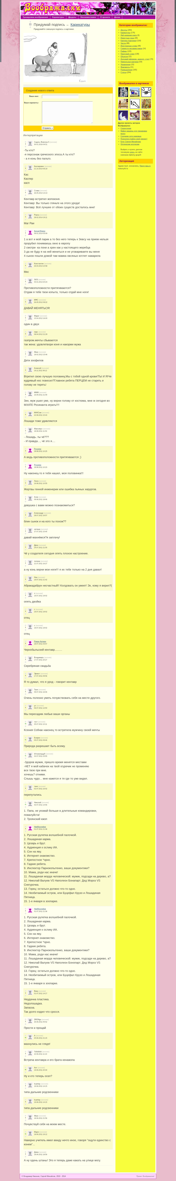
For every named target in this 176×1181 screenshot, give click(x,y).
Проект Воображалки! (145, 1176)
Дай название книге (129, 35)
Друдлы (72, 17)
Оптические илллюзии (130, 144)
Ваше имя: (34, 96)
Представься (145, 166)
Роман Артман (40, 641)
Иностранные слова (129, 46)
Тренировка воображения (35, 17)
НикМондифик (40, 827)
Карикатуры (58, 17)
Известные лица (127, 38)
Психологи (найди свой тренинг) (134, 139)
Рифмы (124, 51)
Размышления (126, 70)
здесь (132, 152)
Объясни (124, 56)
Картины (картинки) (129, 41)
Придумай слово (127, 54)
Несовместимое (88, 17)
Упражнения (125, 64)
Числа (123, 43)
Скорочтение (126, 128)
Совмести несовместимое (131, 48)
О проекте (105, 17)
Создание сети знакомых (131, 136)
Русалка (37, 449)
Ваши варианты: (31, 103)
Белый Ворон (39, 231)
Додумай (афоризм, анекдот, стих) (135, 59)
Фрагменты (125, 67)
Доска (117, 17)
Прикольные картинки (130, 62)
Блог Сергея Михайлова (131, 142)
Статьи (123, 72)
